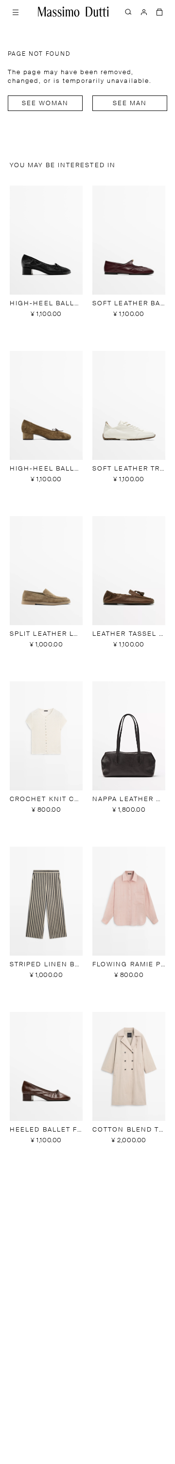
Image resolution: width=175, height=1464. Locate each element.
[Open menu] (15, 11)
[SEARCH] (128, 11)
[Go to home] (73, 11)
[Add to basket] (46, 326)
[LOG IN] (144, 11)
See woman (45, 103)
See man (130, 103)
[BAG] (159, 11)
